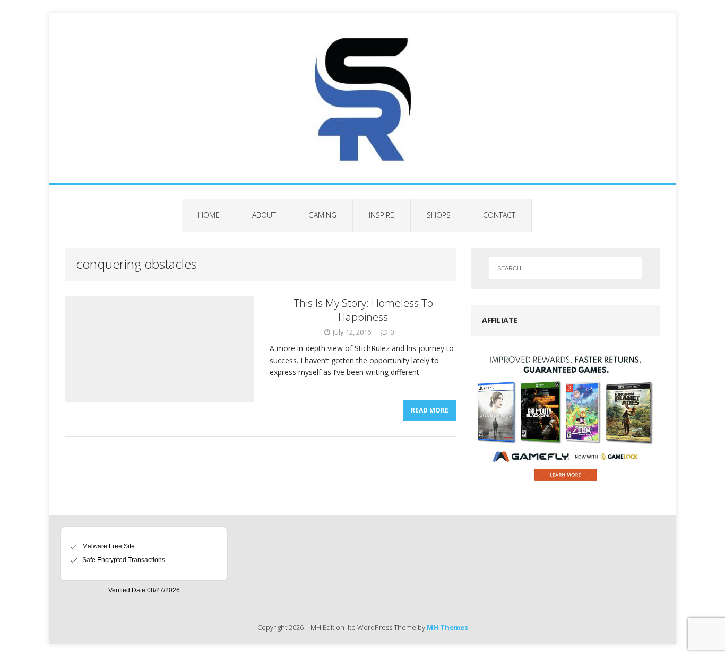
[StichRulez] (362, 98)
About (264, 215)
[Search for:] (565, 268)
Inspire (381, 215)
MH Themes (447, 627)
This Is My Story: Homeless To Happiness (363, 310)
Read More (429, 410)
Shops (439, 215)
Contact (499, 215)
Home (209, 215)
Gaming (322, 215)
